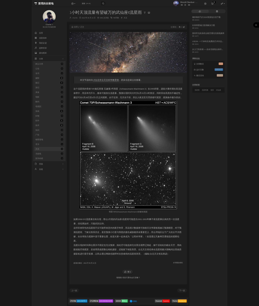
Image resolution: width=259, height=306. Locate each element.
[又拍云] (133, 301)
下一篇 (182, 290)
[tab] (199, 11)
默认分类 (48, 64)
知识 (48, 130)
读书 (48, 73)
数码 (48, 101)
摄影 (48, 78)
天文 (48, 149)
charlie (74, 18)
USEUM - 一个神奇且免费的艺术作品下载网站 (210, 41)
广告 (48, 135)
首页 (76, 27)
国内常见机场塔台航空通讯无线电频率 (208, 33)
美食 (48, 92)
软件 (48, 120)
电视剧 (48, 106)
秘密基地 (48, 139)
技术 (48, 125)
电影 (48, 97)
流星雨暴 (205, 90)
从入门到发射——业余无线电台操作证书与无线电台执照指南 (217, 49)
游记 (48, 87)
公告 (48, 68)
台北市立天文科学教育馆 (107, 80)
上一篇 (74, 290)
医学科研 (48, 158)
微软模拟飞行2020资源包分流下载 (206, 17)
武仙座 (218, 90)
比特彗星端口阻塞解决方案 (203, 25)
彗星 (212, 90)
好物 (48, 116)
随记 (48, 83)
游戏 (48, 111)
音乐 (48, 144)
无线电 (48, 153)
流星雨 (197, 90)
